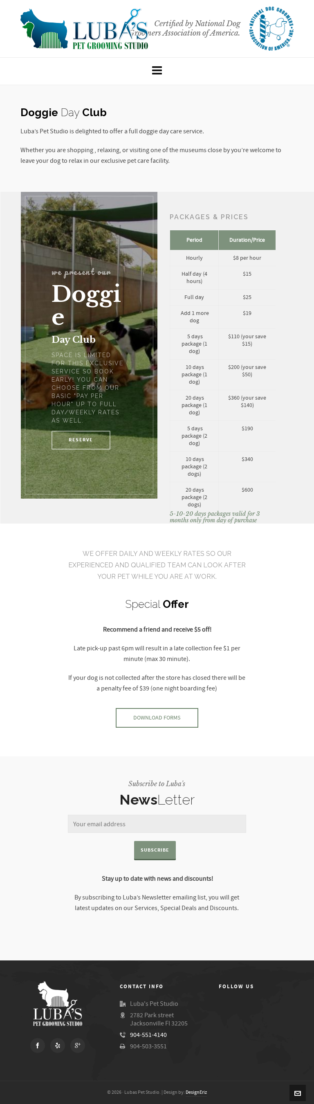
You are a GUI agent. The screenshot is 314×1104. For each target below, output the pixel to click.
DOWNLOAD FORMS (156, 718)
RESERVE (81, 439)
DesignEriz (196, 1092)
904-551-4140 (148, 1035)
